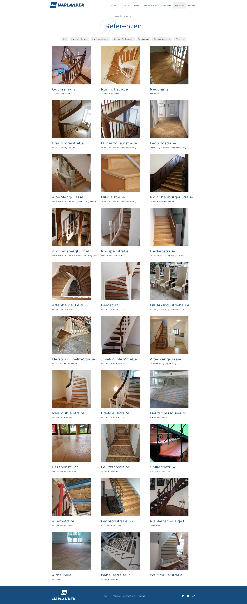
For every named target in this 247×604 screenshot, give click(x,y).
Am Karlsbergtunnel (70, 251)
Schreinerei (166, 5)
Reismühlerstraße (68, 413)
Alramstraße (63, 521)
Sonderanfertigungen (123, 39)
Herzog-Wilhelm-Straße (73, 359)
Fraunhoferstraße (68, 143)
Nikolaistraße (113, 197)
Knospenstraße (115, 251)
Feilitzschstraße (115, 467)
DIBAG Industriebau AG (171, 305)
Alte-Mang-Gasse (67, 197)
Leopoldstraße (163, 143)
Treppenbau (143, 39)
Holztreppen (125, 5)
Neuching (159, 89)
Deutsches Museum (168, 413)
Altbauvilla (61, 575)
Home (113, 5)
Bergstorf (109, 305)
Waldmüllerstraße (166, 575)
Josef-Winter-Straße (119, 359)
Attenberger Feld (67, 305)
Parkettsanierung (79, 39)
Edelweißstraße (115, 413)
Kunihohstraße (114, 89)
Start (106, 596)
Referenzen (179, 5)
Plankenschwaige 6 (167, 521)
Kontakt (191, 5)
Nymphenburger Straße (171, 197)
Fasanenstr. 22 (65, 467)
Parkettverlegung (100, 39)
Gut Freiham (63, 89)
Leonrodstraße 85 (117, 521)
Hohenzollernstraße (119, 143)
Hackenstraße (162, 251)
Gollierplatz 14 (162, 467)
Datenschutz (129, 596)
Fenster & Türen (150, 5)
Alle (64, 39)
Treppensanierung (162, 39)
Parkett (137, 5)
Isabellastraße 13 (115, 575)
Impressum (116, 596)
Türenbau (180, 39)
